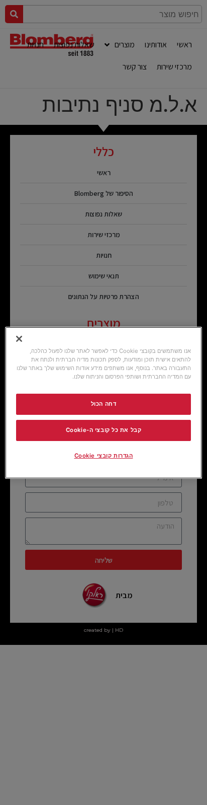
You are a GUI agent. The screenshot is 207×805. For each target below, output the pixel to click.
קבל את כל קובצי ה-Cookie (104, 429)
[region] (103, 402)
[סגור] (19, 338)
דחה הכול (104, 403)
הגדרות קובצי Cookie (103, 455)
